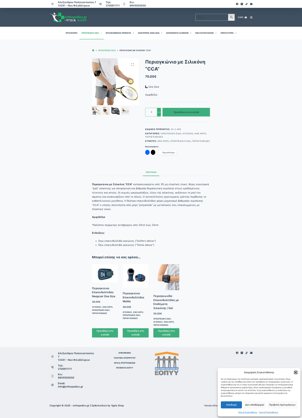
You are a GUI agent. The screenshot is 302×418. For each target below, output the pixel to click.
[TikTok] (246, 4)
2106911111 (113, 5)
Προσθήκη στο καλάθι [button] (105, 332)
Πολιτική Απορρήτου (125, 358)
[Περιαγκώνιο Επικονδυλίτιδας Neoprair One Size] (105, 273)
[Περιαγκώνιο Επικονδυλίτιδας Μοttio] (136, 276)
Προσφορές (72, 33)
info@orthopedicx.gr (70, 386)
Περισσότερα (227, 33)
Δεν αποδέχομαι (254, 404)
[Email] (251, 4)
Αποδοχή (231, 404)
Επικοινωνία (125, 353)
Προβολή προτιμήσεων (282, 404)
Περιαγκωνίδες (154, 137)
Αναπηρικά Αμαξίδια (148, 33)
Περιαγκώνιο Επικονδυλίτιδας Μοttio (133, 297)
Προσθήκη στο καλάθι (186, 112)
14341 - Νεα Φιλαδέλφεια (74, 5)
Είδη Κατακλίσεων (204, 33)
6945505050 (138, 5)
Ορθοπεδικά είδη (90, 33)
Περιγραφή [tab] (151, 172)
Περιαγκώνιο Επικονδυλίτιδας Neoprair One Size (103, 292)
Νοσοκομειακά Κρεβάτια (118, 33)
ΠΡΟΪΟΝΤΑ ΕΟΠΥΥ (124, 368)
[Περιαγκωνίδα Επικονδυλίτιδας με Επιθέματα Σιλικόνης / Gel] (166, 277)
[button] (295, 372)
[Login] (251, 17)
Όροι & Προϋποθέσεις (247, 412)
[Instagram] (242, 4)
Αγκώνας (188, 133)
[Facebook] (237, 4)
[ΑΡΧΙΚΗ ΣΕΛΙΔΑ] (93, 50)
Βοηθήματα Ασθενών (177, 33)
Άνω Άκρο (200, 133)
